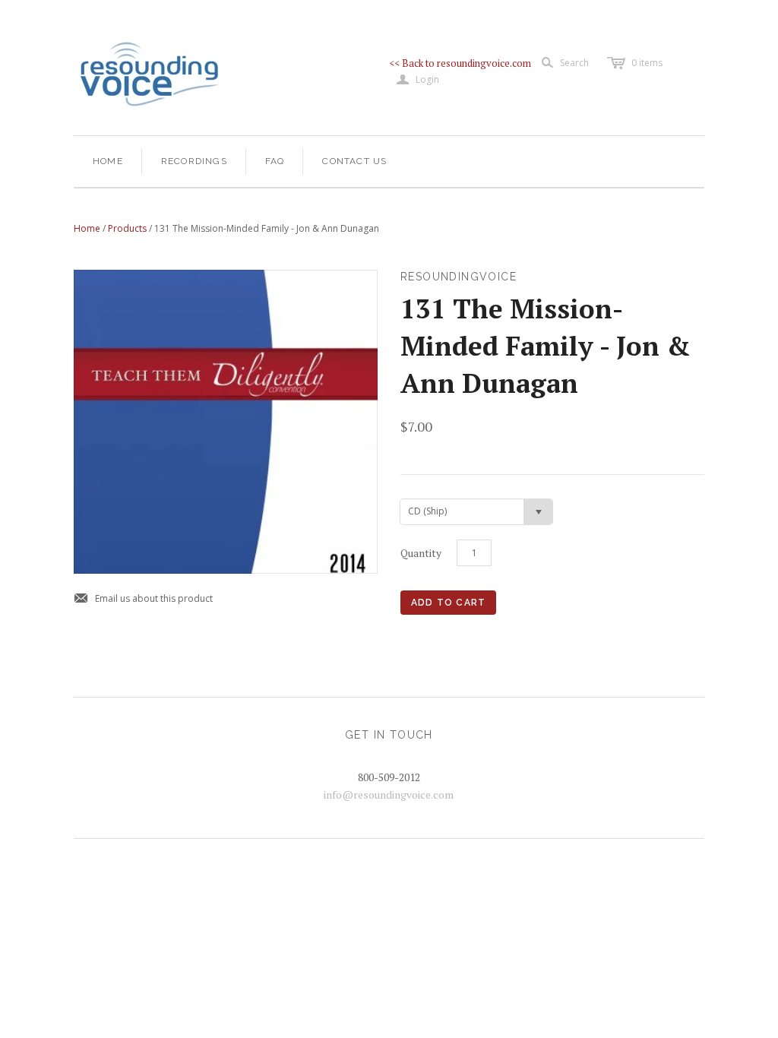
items (647, 62)
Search (574, 62)
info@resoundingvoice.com (389, 794)
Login (418, 80)
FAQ (275, 161)
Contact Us (354, 161)
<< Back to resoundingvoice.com (460, 63)
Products (127, 228)
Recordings (194, 161)
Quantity (420, 553)
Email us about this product (143, 599)
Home (108, 161)
